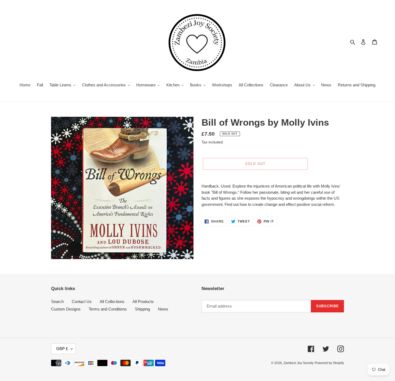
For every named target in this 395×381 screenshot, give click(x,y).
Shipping (142, 309)
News (163, 309)
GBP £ (62, 348)
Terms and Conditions (108, 309)
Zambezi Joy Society (298, 363)
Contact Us (82, 301)
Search (57, 301)
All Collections (112, 301)
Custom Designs (66, 309)
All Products (143, 301)
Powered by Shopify (329, 363)
